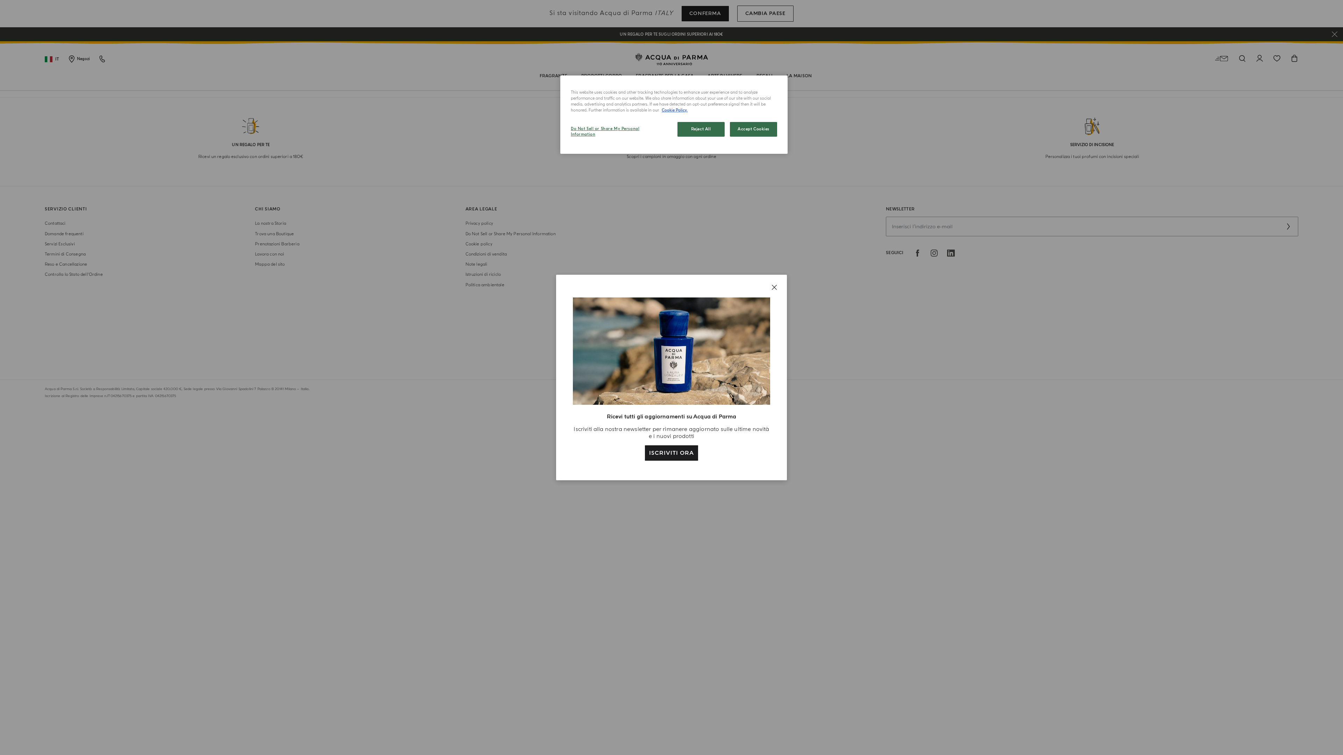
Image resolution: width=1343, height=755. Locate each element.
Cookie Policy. (675, 110)
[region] (674, 115)
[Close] (774, 287)
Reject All (701, 129)
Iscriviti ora (671, 453)
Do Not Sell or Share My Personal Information (605, 131)
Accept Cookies (753, 129)
